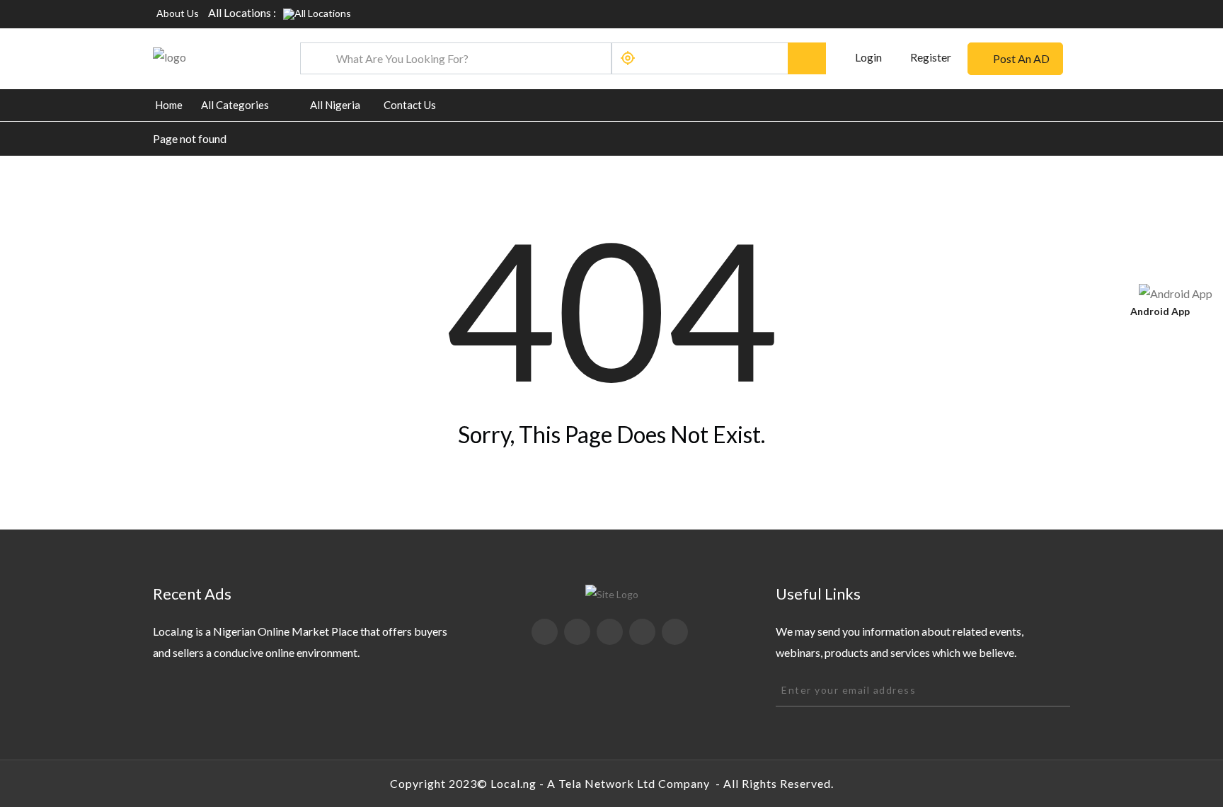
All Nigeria (335, 104)
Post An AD (1021, 58)
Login (867, 57)
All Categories (235, 104)
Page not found (189, 138)
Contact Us (410, 104)
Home (169, 104)
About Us (177, 13)
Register (930, 57)
